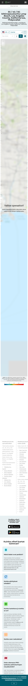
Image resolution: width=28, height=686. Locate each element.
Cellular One (7, 480)
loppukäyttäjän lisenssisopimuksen (13, 680)
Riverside (21, 504)
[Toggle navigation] (2, 2)
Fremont (21, 509)
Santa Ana (22, 502)
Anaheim (21, 500)
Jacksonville (22, 470)
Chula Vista (22, 508)
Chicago (21, 454)
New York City (23, 450)
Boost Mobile (7, 485)
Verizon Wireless (8, 474)
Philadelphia (22, 457)
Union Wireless (8, 470)
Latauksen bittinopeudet (21, 36)
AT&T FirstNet (8, 483)
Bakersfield (22, 498)
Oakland (21, 496)
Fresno (21, 493)
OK (14, 683)
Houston (21, 456)
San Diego (22, 463)
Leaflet (4, 377)
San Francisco (23, 472)
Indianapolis (22, 469)
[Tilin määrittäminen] (25, 2)
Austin (21, 474)
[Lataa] (14, 527)
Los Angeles (22, 452)
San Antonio (22, 461)
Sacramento (22, 495)
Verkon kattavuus (17, 36)
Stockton (21, 506)
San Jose (21, 467)
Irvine (20, 511)
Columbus (22, 476)
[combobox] (5, 32)
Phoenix (21, 459)
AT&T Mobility (8, 472)
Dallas (21, 465)
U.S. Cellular (7, 482)
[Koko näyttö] (25, 32)
